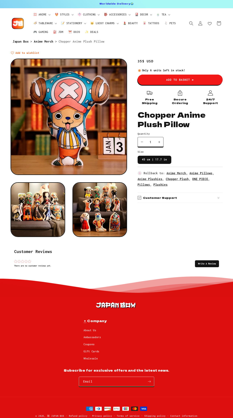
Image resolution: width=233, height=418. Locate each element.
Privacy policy (102, 416)
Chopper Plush (177, 179)
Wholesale (91, 358)
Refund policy (78, 416)
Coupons (89, 344)
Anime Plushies (150, 179)
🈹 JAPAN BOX (55, 416)
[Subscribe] (149, 382)
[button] (207, 263)
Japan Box (21, 41)
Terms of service (128, 416)
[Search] (191, 23)
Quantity (144, 133)
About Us (90, 330)
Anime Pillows (200, 173)
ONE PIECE (200, 179)
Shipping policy (155, 416)
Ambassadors (92, 337)
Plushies (160, 184)
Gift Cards (91, 351)
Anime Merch (44, 41)
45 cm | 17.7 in (154, 159)
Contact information (183, 416)
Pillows (144, 184)
